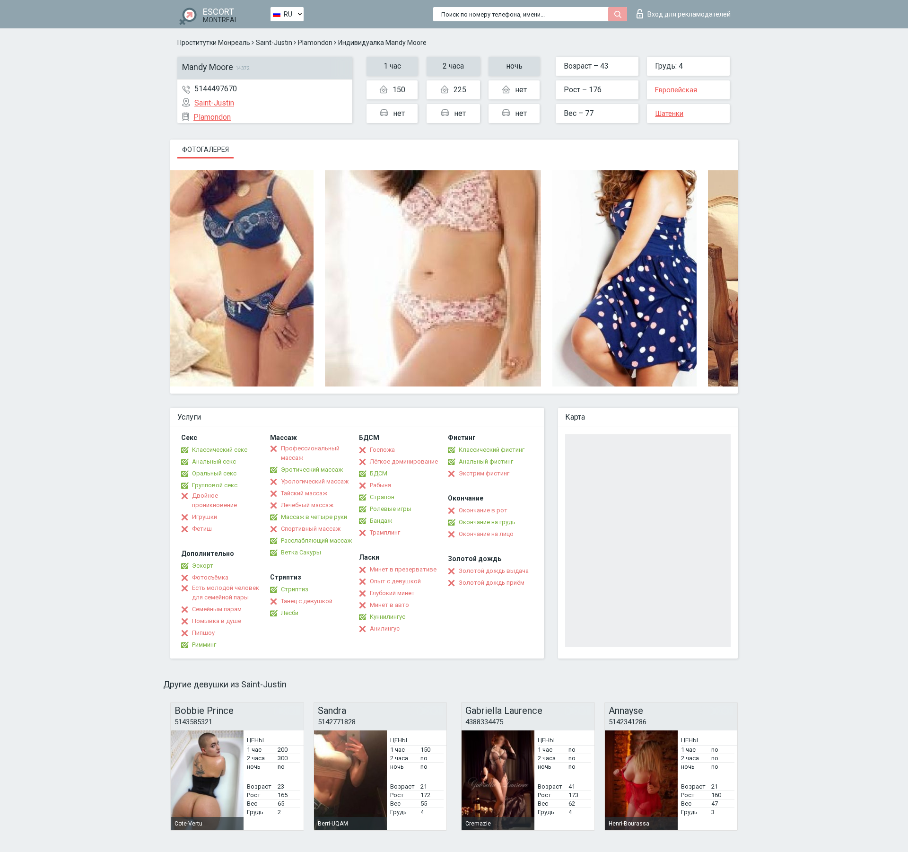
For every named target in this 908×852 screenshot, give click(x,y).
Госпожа (382, 449)
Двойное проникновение (214, 500)
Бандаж (381, 520)
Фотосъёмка (210, 577)
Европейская (676, 90)
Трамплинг (385, 532)
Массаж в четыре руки (314, 516)
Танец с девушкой (306, 601)
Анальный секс (214, 461)
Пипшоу (203, 632)
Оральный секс (214, 473)
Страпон (382, 497)
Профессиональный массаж (310, 453)
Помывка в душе (216, 620)
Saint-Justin (274, 42)
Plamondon (315, 42)
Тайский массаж (304, 493)
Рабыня (380, 485)
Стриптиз (294, 589)
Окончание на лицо (486, 533)
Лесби (289, 612)
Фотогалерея (205, 149)
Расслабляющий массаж (316, 540)
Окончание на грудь (487, 522)
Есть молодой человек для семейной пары (225, 592)
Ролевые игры (390, 508)
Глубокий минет (392, 593)
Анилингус (385, 628)
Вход (689, 14)
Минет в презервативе (403, 569)
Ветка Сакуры (301, 552)
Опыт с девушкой (395, 581)
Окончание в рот (483, 510)
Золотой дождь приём (491, 582)
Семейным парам (217, 609)
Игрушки (204, 516)
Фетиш (202, 528)
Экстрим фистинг (484, 473)
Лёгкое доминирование (404, 461)
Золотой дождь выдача (494, 570)
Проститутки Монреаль (213, 42)
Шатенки (669, 113)
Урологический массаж (315, 481)
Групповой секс (214, 485)
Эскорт (202, 565)
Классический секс (219, 449)
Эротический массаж (312, 469)
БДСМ (378, 473)
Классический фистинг (491, 449)
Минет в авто (389, 604)
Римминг (204, 644)
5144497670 (215, 88)
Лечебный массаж (307, 505)
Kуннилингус (387, 616)
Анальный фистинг (486, 461)
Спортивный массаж (310, 528)
